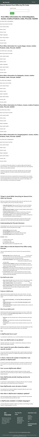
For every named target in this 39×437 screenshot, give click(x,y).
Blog (28, 421)
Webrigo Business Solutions (26, 432)
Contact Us (29, 417)
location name (22, 255)
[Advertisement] (16, 188)
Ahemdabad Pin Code (20, 420)
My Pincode (6, 2)
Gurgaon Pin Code (20, 417)
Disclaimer (29, 415)
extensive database (25, 282)
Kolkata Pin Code (19, 418)
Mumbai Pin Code (20, 419)
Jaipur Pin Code (19, 421)
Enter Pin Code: (13, 8)
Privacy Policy (30, 416)
